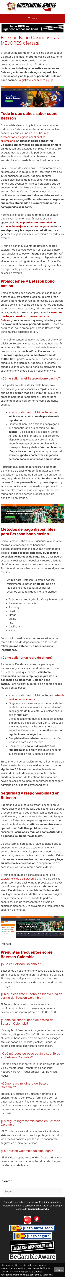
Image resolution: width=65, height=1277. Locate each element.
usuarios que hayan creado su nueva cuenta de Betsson (31, 316)
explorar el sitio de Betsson (17, 878)
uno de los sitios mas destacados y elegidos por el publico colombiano (25, 137)
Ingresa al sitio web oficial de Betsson (31, 412)
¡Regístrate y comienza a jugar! (36, 80)
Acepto (59, 1270)
